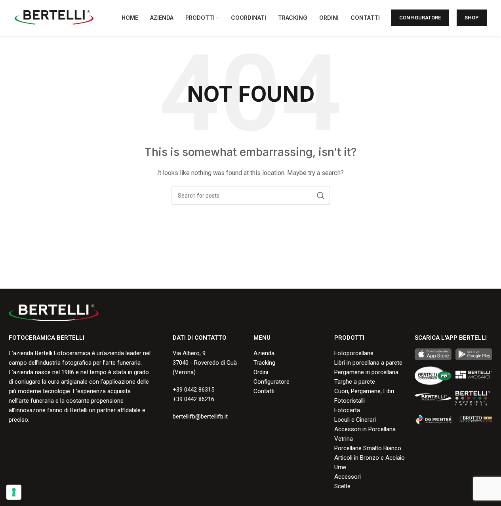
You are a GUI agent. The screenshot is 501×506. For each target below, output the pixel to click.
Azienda (263, 353)
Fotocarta (347, 410)
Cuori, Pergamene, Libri (364, 391)
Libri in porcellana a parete (368, 362)
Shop (472, 18)
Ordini (260, 372)
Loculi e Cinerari (355, 419)
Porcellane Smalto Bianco (367, 448)
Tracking (264, 362)
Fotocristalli (349, 400)
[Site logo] (54, 17)
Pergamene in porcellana (366, 372)
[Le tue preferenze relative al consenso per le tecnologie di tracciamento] (13, 492)
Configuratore (420, 18)
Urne (340, 467)
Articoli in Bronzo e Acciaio (369, 457)
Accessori (347, 476)
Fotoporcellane (353, 353)
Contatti (263, 391)
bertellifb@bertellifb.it (200, 416)
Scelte (342, 486)
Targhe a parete (354, 381)
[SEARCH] (321, 195)
